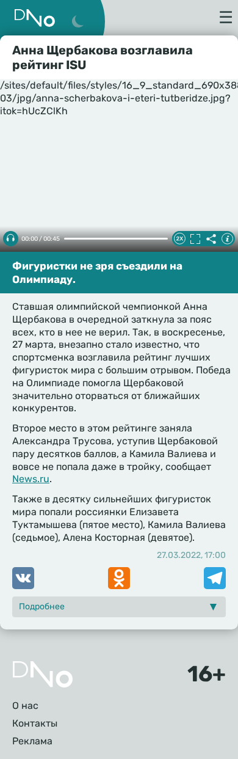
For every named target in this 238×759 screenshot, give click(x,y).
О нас (25, 705)
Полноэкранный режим (195, 239)
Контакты (34, 723)
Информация (227, 239)
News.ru (30, 479)
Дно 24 (35, 18)
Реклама (32, 741)
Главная (42, 674)
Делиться (211, 239)
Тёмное (77, 22)
